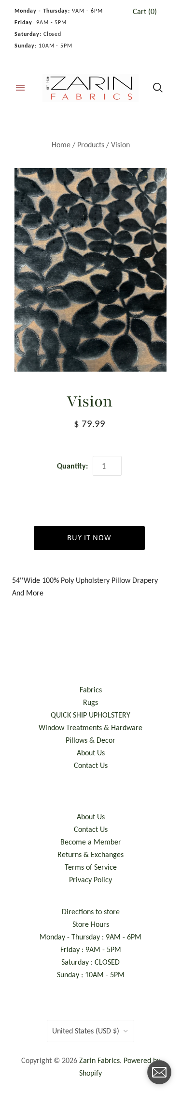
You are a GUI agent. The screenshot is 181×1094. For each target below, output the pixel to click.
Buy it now (89, 537)
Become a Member (90, 841)
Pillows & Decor (90, 740)
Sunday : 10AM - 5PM (91, 974)
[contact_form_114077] (159, 1072)
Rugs (90, 702)
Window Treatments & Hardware (90, 727)
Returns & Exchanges (90, 854)
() (145, 11)
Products (90, 144)
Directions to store (91, 911)
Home (61, 144)
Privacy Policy (90, 879)
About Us (91, 752)
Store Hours (90, 924)
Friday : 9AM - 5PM (90, 949)
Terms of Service (91, 867)
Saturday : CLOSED (90, 962)
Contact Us (91, 765)
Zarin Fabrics (99, 1060)
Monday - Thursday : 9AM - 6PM (90, 936)
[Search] (158, 87)
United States (85, 1030)
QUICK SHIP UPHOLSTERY (90, 714)
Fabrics (91, 689)
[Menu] (20, 87)
